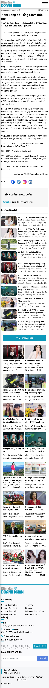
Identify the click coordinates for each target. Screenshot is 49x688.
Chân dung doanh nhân (11, 10)
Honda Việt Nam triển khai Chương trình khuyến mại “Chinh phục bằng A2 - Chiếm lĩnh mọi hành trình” (13, 509)
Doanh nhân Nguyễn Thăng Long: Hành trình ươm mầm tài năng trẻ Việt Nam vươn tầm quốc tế (31, 265)
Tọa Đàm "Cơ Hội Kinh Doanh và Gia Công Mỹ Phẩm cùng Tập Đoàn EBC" (12, 480)
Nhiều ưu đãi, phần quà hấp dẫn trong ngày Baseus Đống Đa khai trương (31, 323)
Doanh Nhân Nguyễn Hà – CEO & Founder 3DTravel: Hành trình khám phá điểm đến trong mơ (33, 242)
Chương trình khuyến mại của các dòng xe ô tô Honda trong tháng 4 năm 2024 (35, 538)
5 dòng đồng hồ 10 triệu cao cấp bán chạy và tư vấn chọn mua (32, 288)
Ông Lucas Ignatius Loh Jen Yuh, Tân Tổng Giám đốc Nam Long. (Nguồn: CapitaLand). (24, 34)
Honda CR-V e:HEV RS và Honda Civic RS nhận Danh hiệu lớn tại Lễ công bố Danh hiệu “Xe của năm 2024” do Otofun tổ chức (31, 311)
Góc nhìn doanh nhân (10, 611)
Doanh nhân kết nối (9, 608)
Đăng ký (42, 658)
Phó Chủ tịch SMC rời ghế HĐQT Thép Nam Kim (31, 299)
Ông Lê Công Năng (12, 673)
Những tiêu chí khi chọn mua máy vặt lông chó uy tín (35, 480)
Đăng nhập (7, 202)
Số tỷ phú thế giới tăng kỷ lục (29, 252)
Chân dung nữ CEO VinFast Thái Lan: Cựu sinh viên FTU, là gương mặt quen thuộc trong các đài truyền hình (35, 509)
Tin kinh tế (29, 605)
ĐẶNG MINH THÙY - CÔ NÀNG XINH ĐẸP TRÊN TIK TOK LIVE (35, 567)
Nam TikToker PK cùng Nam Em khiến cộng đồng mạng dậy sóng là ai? (32, 276)
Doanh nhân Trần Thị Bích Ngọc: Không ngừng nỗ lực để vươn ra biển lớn (32, 230)
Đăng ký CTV (40, 646)
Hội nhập (28, 608)
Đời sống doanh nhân (10, 614)
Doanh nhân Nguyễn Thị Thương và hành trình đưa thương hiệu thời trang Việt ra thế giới (32, 218)
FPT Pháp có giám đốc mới (12, 537)
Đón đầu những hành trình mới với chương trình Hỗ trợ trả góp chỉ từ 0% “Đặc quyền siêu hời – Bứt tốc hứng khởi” (13, 567)
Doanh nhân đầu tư (32, 614)
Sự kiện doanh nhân (9, 605)
